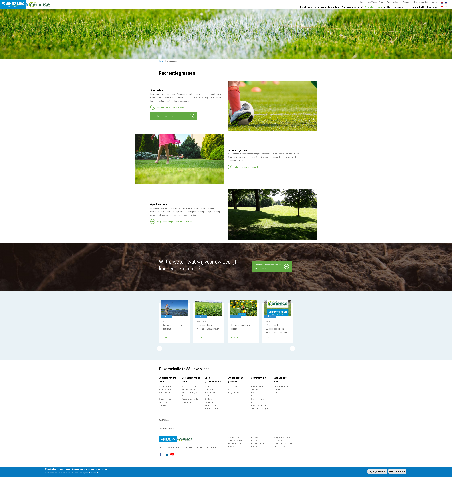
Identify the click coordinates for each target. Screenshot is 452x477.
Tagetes (208, 396)
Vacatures (406, 2)
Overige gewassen (396, 7)
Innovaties (432, 7)
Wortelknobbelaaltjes (189, 392)
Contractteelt (417, 7)
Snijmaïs (231, 389)
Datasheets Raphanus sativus (258, 400)
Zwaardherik (209, 402)
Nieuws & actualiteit (421, 2)
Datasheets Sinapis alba (259, 396)
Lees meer (166, 337)
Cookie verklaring (211, 447)
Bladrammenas (210, 386)
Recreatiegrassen (373, 7)
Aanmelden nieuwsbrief (168, 428)
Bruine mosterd (210, 405)
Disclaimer (186, 447)
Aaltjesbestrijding (330, 7)
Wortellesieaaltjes (188, 396)
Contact (434, 2)
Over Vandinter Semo (375, 2)
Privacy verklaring (197, 447)
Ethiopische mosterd (212, 408)
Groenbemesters (307, 7)
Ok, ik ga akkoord (377, 471)
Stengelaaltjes (187, 402)
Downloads (254, 392)
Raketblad (208, 399)
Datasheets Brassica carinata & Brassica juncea (260, 407)
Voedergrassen (233, 386)
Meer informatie (397, 471)
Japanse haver (210, 392)
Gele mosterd (209, 389)
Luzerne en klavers (234, 396)
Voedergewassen (350, 7)
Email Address (164, 420)
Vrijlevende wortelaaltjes (190, 399)
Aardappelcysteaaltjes (189, 386)
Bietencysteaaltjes (188, 389)
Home (362, 2)
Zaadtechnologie (393, 2)
